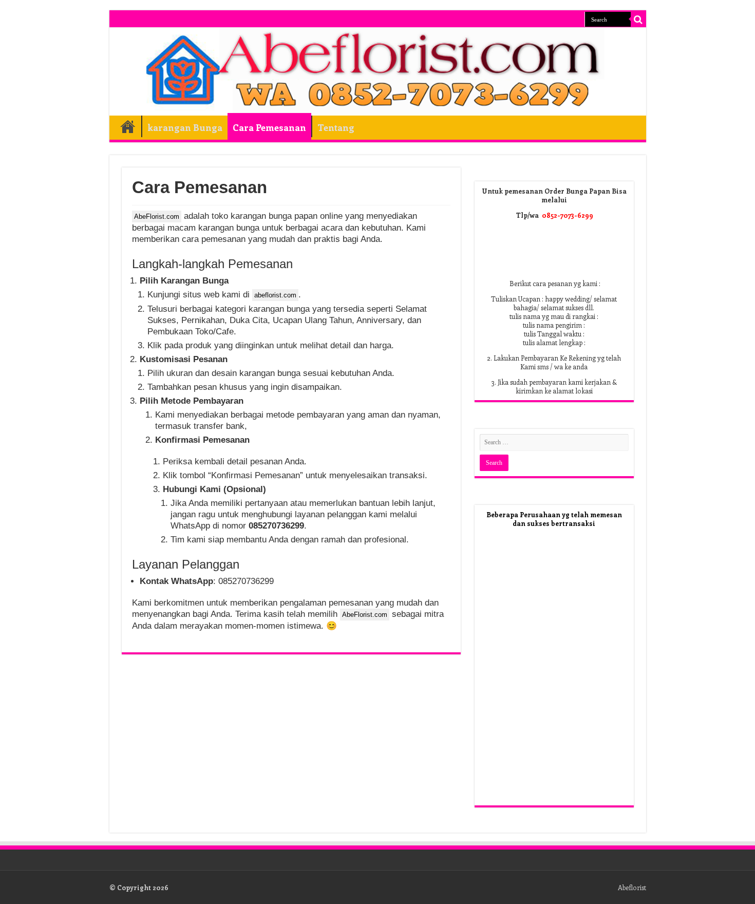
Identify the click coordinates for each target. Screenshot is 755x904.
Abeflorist (632, 887)
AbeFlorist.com (156, 216)
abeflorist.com (275, 295)
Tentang (335, 127)
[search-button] (638, 19)
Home (128, 126)
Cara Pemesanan (269, 127)
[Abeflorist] (377, 72)
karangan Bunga (184, 127)
